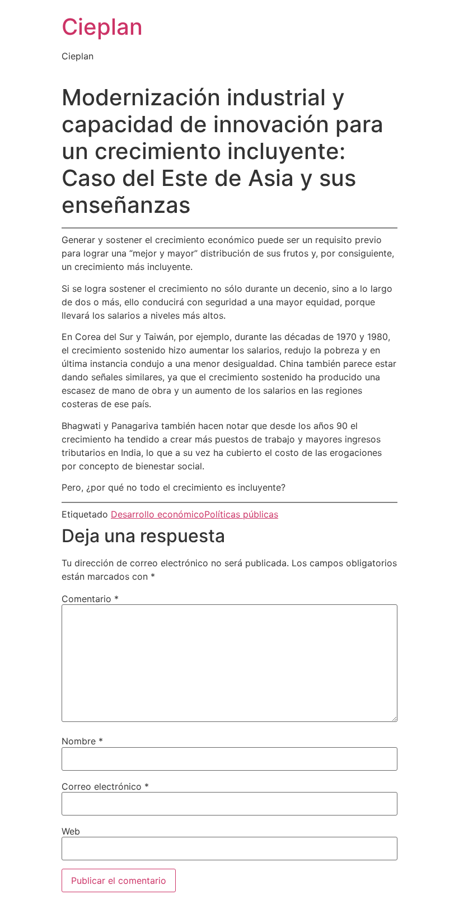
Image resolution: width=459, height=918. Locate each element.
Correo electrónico (105, 786)
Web (71, 831)
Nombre (82, 741)
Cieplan (102, 26)
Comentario (90, 598)
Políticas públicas (241, 514)
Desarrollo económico (157, 514)
